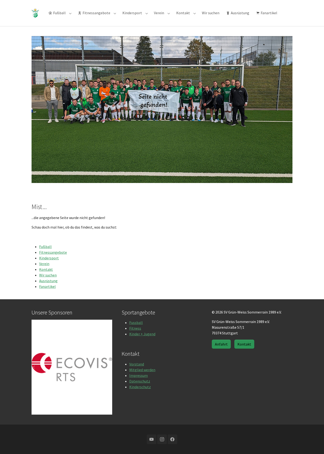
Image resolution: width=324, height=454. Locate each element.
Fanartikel (47, 286)
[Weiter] (107, 367)
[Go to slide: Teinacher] (59, 408)
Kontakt (46, 269)
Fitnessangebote (53, 252)
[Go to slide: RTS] (67, 408)
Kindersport (49, 258)
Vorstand (136, 364)
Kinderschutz (140, 386)
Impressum (138, 375)
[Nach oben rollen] (313, 443)
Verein (44, 263)
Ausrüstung (48, 280)
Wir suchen (48, 275)
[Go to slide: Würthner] (84, 408)
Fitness (135, 328)
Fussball (136, 322)
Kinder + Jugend (142, 334)
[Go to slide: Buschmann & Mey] (76, 408)
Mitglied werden (142, 369)
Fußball (45, 246)
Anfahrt (221, 344)
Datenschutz (139, 381)
